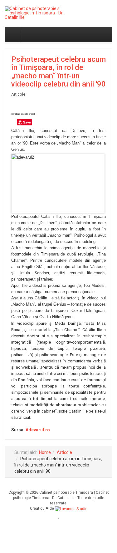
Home (45, 452)
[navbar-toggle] (12, 34)
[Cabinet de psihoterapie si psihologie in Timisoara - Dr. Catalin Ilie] (34, 12)
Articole (64, 452)
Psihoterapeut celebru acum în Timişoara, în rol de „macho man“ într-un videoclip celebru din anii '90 (58, 71)
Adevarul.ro (38, 429)
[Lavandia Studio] (71, 508)
